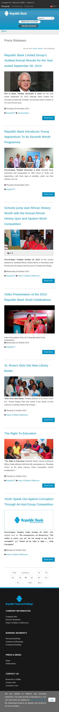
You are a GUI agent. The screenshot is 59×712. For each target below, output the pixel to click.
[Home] (15, 13)
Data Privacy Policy (38, 700)
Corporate (28, 6)
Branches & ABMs (18, 2)
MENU (4, 31)
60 (46, 578)
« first (14, 573)
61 (18, 583)
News (40, 48)
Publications (11, 664)
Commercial (16, 6)
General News (23, 113)
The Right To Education (20, 433)
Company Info (6, 2)
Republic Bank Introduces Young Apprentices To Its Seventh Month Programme (27, 137)
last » (40, 583)
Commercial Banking (14, 642)
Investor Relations (13, 620)
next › (30, 583)
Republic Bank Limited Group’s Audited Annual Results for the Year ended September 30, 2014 (28, 60)
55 (13, 578)
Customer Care (12, 686)
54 (46, 573)
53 (39, 573)
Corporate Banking (13, 645)
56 (20, 578)
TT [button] (54, 6)
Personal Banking (13, 639)
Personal (5, 6)
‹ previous (25, 573)
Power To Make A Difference (29, 276)
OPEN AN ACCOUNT (29, 22)
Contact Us (30, 2)
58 (32, 578)
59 (39, 578)
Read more (48, 118)
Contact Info (11, 683)
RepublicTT (10, 113)
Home (35, 48)
